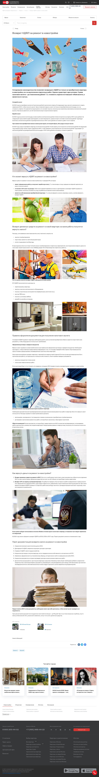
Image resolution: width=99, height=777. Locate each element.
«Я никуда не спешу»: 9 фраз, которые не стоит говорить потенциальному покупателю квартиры (85, 691)
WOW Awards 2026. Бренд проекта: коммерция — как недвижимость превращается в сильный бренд (61, 691)
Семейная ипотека (78, 751)
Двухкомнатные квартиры (33, 754)
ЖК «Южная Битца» (25, 624)
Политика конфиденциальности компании (11, 773)
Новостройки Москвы (7, 709)
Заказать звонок (90, 7)
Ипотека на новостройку (56, 711)
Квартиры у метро (55, 749)
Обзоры (55, 17)
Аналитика (23, 17)
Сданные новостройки (32, 709)
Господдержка (77, 756)
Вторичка (13, 7)
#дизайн (22, 650)
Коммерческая (21, 7)
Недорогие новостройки (80, 709)
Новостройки (5, 7)
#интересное (56, 687)
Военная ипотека (78, 754)
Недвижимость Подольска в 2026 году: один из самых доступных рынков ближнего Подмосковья (36, 691)
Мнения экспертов (74, 17)
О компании (6, 738)
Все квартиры (30, 742)
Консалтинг (54, 7)
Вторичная (18, 705)
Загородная (50, 705)
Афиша (6, 17)
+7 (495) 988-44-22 (75, 7)
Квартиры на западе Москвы (58, 759)
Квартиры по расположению (59, 738)
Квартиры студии (31, 749)
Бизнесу (92, 17)
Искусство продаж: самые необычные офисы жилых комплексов (11, 691)
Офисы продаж (7, 746)
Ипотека (47, 7)
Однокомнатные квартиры (33, 751)
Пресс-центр (6, 742)
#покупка (6, 687)
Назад (16, 28)
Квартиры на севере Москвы (58, 754)
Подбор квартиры (38, 7)
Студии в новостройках (8, 711)
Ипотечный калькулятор (80, 742)
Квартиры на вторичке (32, 746)
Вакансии (5, 753)
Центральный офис (8, 749)
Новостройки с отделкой (32, 711)
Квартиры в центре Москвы (57, 751)
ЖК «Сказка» (48, 624)
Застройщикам (30, 7)
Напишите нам (81, 729)
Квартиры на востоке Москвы (58, 761)
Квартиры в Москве (55, 742)
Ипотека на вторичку (79, 746)
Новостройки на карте (55, 709)
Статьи (39, 17)
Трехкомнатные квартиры (33, 756)
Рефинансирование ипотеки (81, 749)
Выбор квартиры (31, 738)
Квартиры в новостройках (80, 711)
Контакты (61, 7)
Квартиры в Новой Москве (57, 744)
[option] (24, 627)
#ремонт (15, 650)
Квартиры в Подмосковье (57, 746)
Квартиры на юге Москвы (57, 756)
